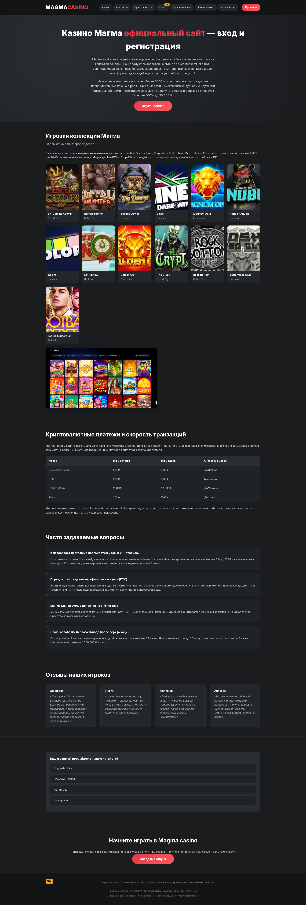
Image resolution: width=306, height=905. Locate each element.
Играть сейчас (153, 106)
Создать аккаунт (153, 859)
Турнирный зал (182, 7)
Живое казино (205, 7)
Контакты (122, 7)
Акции (105, 7)
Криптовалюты (144, 7)
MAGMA (67, 7)
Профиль (251, 7)
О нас (162, 7)
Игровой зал (228, 7)
